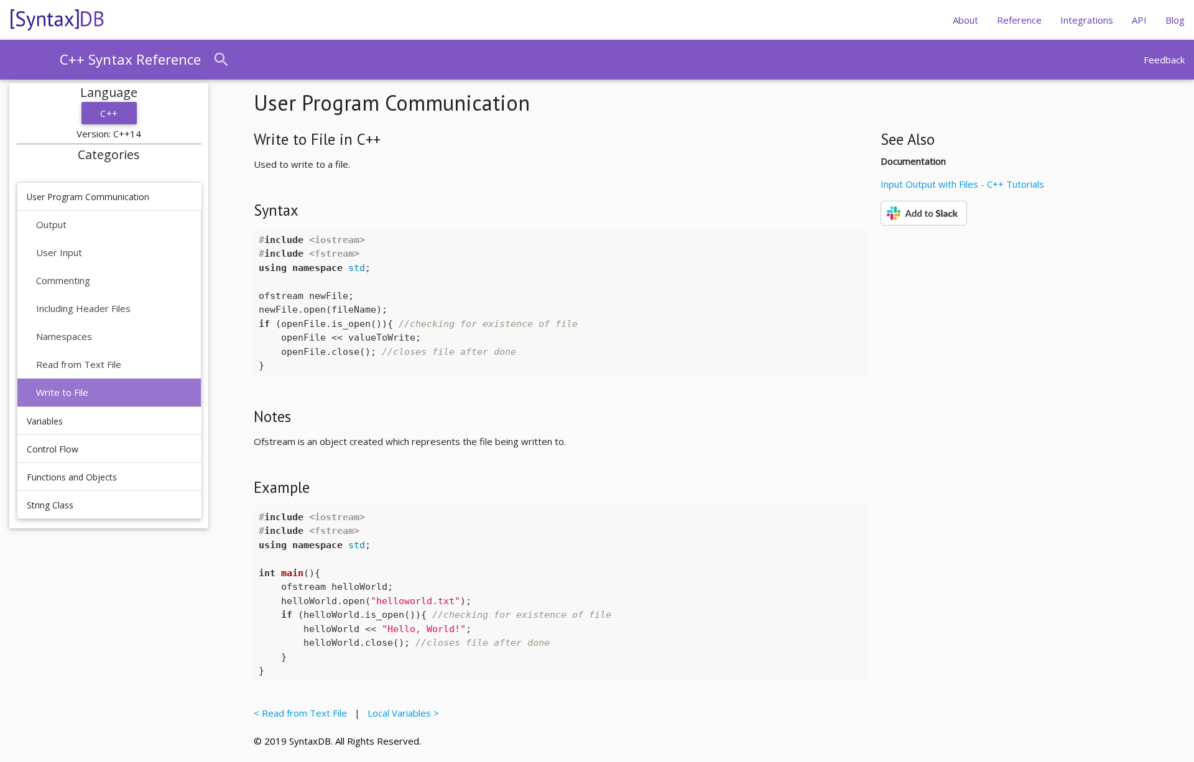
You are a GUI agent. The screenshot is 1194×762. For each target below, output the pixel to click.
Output (51, 224)
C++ (109, 113)
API (1139, 20)
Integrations (1086, 20)
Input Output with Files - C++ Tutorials (962, 184)
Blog (1175, 20)
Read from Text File (78, 364)
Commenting (63, 280)
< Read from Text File (303, 713)
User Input (59, 252)
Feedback (1164, 59)
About (965, 20)
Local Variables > (401, 713)
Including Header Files (83, 308)
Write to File (62, 392)
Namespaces (64, 336)
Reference (1019, 20)
